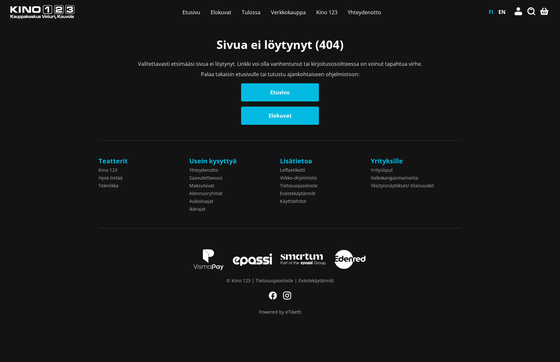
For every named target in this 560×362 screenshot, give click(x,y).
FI (491, 12)
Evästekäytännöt (297, 193)
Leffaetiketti (292, 170)
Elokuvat (221, 12)
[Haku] (531, 12)
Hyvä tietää (110, 178)
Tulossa (251, 12)
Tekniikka (109, 185)
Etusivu (191, 12)
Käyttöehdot (293, 201)
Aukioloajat (201, 201)
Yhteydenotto (364, 12)
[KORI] (544, 12)
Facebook (273, 295)
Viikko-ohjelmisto (298, 178)
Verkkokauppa (288, 12)
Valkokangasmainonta (394, 178)
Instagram (287, 295)
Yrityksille (387, 161)
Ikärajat (197, 209)
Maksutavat (201, 185)
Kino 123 (326, 12)
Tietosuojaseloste (299, 185)
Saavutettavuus (206, 178)
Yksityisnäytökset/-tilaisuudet (402, 185)
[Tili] (518, 12)
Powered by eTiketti (280, 312)
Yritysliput (382, 170)
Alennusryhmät (206, 193)
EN (502, 12)
